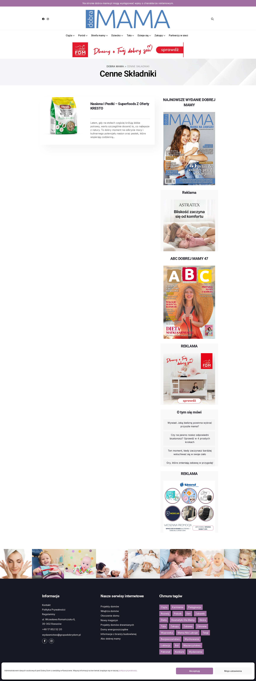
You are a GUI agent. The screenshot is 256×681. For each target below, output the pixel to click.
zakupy (175, 626)
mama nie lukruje (188, 632)
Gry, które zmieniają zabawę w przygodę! (190, 462)
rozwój (165, 613)
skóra (202, 619)
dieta (164, 619)
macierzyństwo (192, 645)
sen (188, 613)
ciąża (164, 607)
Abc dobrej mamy (111, 638)
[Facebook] (43, 19)
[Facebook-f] (44, 641)
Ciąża (69, 35)
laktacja (165, 645)
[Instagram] (48, 19)
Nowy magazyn (109, 620)
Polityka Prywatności (53, 609)
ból (177, 645)
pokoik (178, 613)
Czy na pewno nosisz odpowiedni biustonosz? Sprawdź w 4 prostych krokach (190, 438)
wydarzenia (195, 651)
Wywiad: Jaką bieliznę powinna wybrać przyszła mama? (190, 424)
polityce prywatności (128, 670)
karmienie (177, 607)
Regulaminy (48, 614)
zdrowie (202, 626)
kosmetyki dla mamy (183, 619)
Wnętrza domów (110, 611)
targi (205, 632)
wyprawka (167, 632)
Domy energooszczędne (114, 629)
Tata (129, 35)
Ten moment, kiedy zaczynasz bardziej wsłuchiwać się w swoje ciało (190, 452)
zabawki (200, 613)
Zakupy (159, 35)
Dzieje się (143, 35)
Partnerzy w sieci (178, 35)
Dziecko (116, 35)
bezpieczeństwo (170, 639)
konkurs (179, 651)
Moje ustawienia (233, 671)
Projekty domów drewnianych (117, 624)
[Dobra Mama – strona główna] (128, 18)
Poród (81, 35)
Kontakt (46, 605)
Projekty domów (110, 606)
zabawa (188, 626)
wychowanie (192, 639)
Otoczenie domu (110, 615)
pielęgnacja (194, 607)
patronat (165, 651)
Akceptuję (194, 671)
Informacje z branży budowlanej (118, 634)
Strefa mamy (98, 35)
